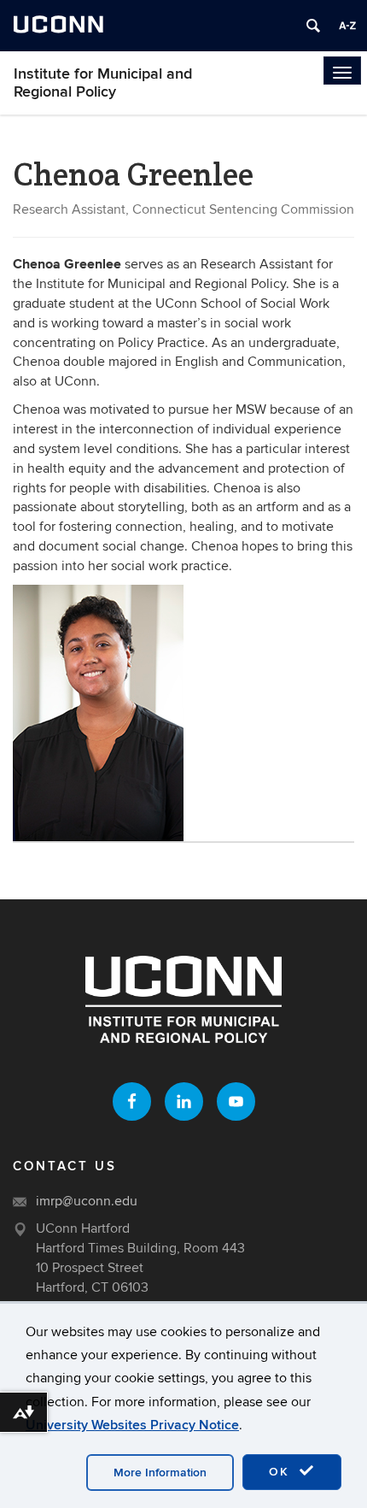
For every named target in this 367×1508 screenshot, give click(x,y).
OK (281, 1471)
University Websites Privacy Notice (132, 1425)
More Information (160, 1472)
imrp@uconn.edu (86, 1201)
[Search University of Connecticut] (313, 25)
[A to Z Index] (347, 25)
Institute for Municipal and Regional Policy (103, 83)
